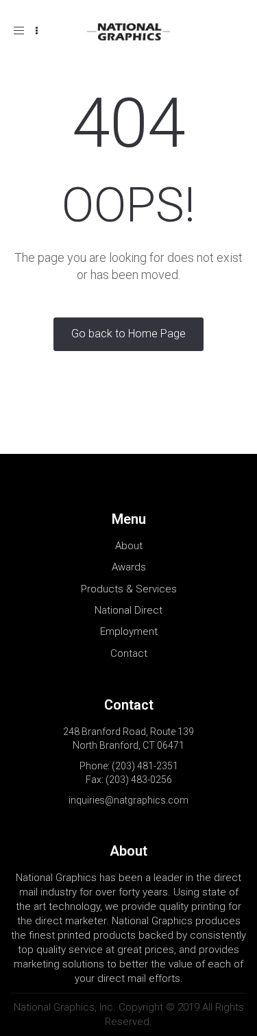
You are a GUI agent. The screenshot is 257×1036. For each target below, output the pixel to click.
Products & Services (129, 589)
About (129, 546)
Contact (128, 653)
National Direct (128, 610)
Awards (129, 567)
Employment (129, 631)
